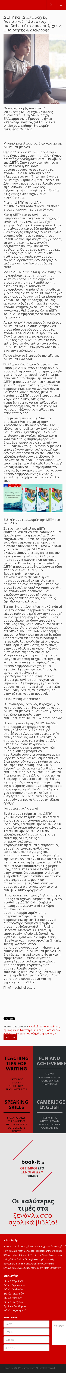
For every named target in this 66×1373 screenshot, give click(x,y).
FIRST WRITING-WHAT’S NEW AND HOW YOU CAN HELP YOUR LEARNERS (50, 1122)
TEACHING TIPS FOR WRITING (16, 1063)
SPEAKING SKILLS (16, 1104)
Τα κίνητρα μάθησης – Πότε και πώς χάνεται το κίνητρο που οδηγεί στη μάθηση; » (32, 1031)
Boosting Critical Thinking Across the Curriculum (29, 1263)
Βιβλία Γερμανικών (14, 1285)
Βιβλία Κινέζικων (13, 1302)
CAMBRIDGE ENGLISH (51, 1104)
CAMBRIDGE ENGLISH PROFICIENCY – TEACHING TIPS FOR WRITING (16, 1086)
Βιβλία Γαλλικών (13, 1289)
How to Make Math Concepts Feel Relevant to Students (33, 1250)
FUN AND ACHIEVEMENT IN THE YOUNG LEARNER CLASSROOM (49, 1079)
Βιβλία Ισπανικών (14, 1293)
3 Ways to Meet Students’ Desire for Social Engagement (33, 1255)
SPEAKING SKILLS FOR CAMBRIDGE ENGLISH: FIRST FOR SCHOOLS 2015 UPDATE (16, 1124)
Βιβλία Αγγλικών (13, 1281)
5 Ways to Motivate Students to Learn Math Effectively (32, 1267)
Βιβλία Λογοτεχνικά (15, 1310)
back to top (10, 1037)
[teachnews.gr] (33, 4)
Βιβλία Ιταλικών (13, 1297)
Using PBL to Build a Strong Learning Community (29, 1259)
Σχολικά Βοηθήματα (15, 1306)
